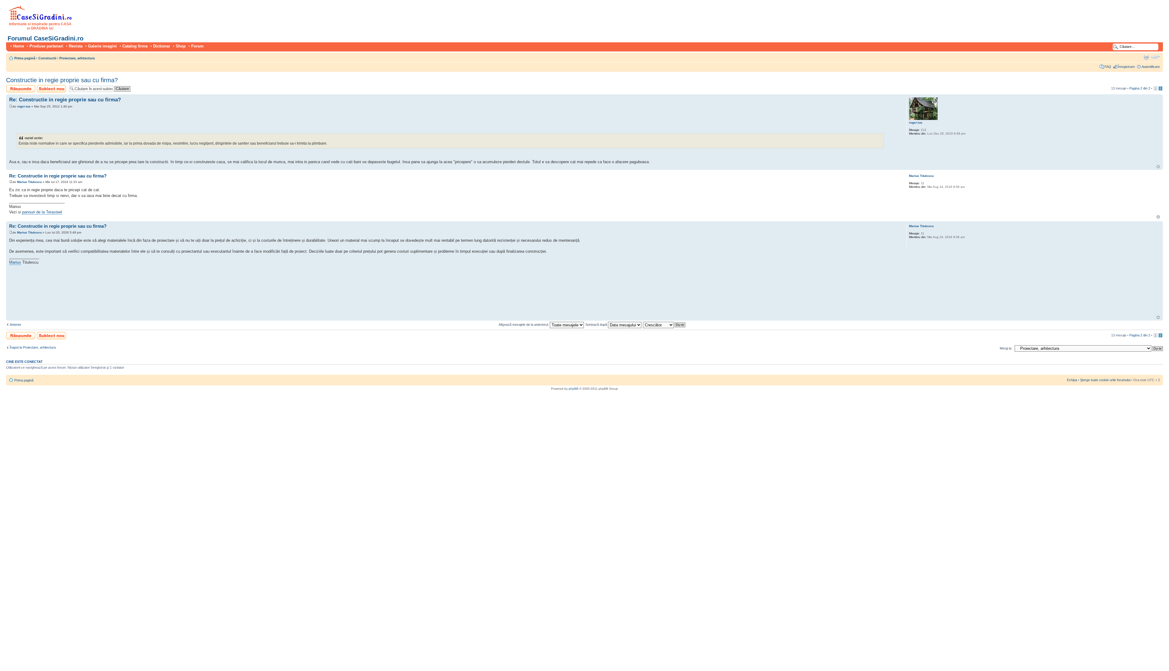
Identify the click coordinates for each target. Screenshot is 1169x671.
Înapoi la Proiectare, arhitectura (33, 347)
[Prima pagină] (40, 19)
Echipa (1072, 380)
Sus (1158, 166)
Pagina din (1139, 88)
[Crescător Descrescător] (664, 324)
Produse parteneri (46, 46)
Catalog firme (135, 46)
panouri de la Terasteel (42, 212)
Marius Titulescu (29, 182)
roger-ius (23, 106)
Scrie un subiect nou (49, 88)
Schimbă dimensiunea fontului (1155, 57)
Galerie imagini (102, 46)
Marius (15, 262)
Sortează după (596, 324)
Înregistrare (1126, 67)
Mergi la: (1006, 348)
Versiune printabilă (1146, 57)
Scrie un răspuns (18, 87)
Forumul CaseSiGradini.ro (45, 38)
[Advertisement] (80, 121)
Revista (75, 46)
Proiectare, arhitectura (77, 58)
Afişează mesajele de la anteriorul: (524, 324)
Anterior (15, 324)
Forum (197, 46)
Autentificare (1151, 67)
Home (18, 46)
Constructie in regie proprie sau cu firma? (62, 80)
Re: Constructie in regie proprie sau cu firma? (65, 100)
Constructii (47, 58)
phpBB (573, 388)
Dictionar (161, 46)
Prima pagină (24, 58)
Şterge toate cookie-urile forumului (1105, 380)
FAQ (1107, 67)
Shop (181, 46)
